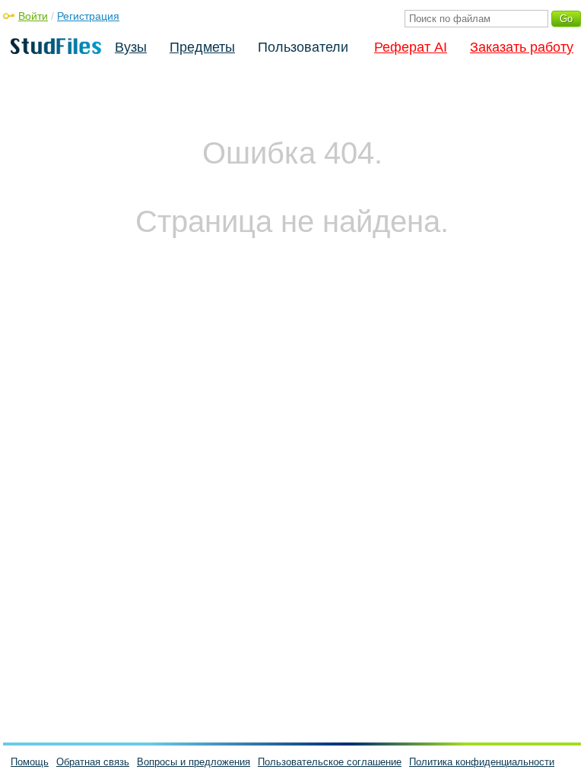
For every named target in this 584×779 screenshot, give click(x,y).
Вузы (131, 47)
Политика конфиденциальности (481, 762)
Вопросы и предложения (193, 762)
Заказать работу (521, 47)
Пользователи (303, 47)
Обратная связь (92, 762)
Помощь (30, 762)
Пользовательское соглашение (330, 762)
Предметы (202, 47)
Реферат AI (410, 47)
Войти (33, 16)
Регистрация (88, 16)
